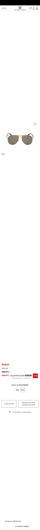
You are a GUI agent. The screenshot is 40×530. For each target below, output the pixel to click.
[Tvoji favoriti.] (30, 8)
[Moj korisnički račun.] (37, 8)
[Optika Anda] (20, 9)
